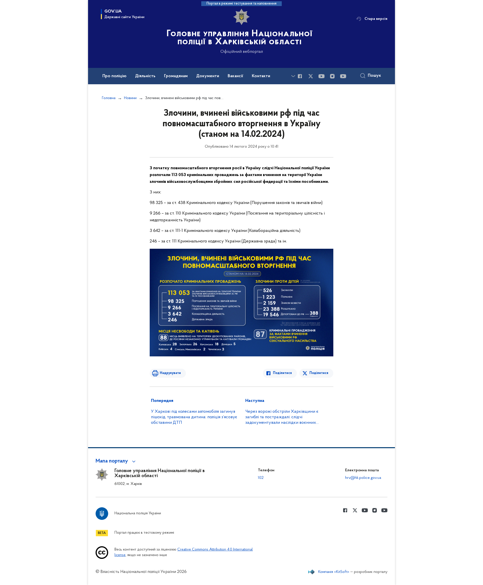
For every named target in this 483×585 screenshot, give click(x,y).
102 (261, 478)
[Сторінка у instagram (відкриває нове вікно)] (332, 76)
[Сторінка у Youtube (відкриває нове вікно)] (321, 76)
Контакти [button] (261, 76)
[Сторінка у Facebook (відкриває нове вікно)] (300, 76)
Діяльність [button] (145, 76)
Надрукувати (170, 373)
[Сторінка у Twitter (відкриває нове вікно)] (311, 76)
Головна (108, 98)
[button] (116, 461)
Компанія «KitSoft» (333, 572)
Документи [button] (207, 76)
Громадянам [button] (176, 76)
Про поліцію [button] (114, 76)
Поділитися (282, 373)
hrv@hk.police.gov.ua (363, 478)
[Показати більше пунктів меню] (293, 76)
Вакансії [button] (235, 76)
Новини (130, 98)
